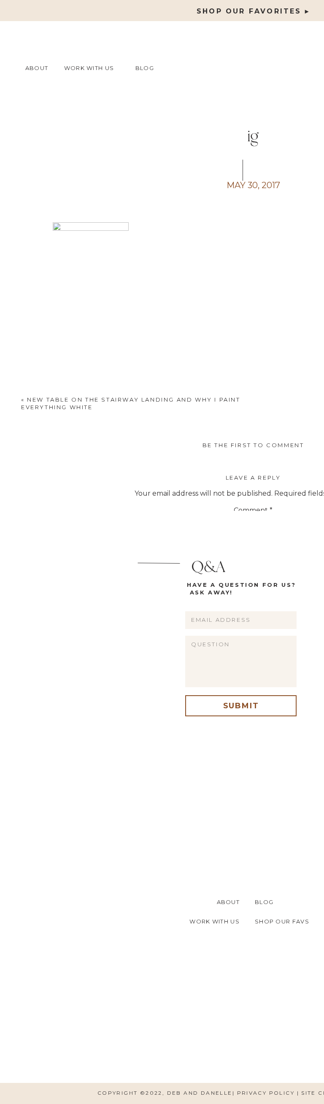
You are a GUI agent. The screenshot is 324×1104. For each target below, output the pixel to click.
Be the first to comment (253, 445)
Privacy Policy (267, 1093)
